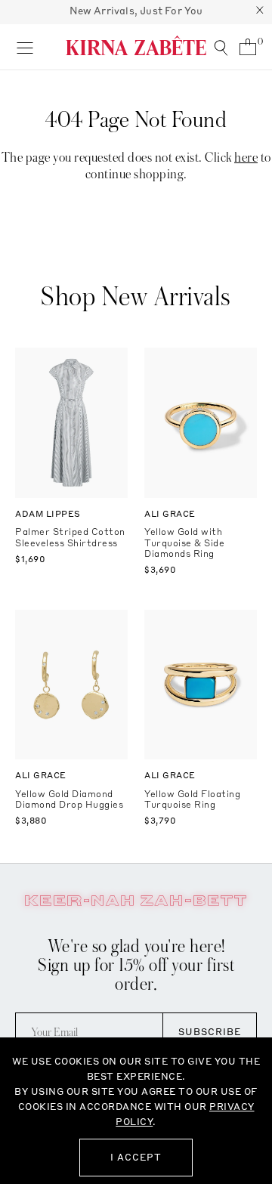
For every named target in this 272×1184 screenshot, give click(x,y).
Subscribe (209, 1031)
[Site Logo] (136, 45)
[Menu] (24, 47)
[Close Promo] (260, 12)
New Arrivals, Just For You (136, 10)
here (246, 157)
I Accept (136, 1157)
